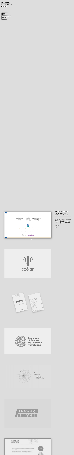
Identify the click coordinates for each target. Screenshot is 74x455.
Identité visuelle (6, 16)
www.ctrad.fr (57, 225)
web (66, 211)
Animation (4, 17)
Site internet (5, 13)
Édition (4, 14)
